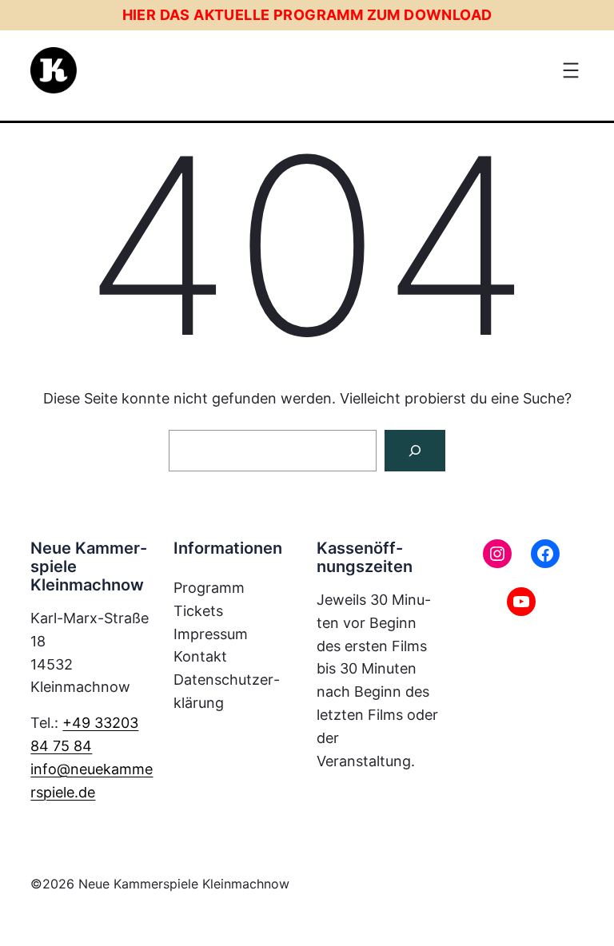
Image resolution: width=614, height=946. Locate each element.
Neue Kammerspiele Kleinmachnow (183, 884)
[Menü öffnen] (571, 70)
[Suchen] (415, 450)
